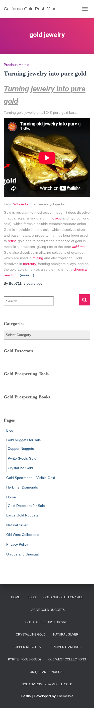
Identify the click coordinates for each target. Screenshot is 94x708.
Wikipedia (21, 204)
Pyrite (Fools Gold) (23, 458)
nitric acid (54, 218)
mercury (29, 264)
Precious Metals (16, 65)
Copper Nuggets (21, 448)
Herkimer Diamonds (22, 487)
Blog (9, 430)
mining (38, 258)
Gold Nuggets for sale (23, 440)
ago (33, 283)
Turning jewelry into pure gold (45, 73)
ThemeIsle (65, 696)
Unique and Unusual (22, 554)
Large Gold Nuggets (22, 515)
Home (11, 497)
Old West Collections (22, 535)
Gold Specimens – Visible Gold (30, 478)
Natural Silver (17, 525)
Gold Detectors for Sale (26, 506)
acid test (78, 247)
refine (12, 241)
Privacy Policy (17, 544)
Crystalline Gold (20, 468)
